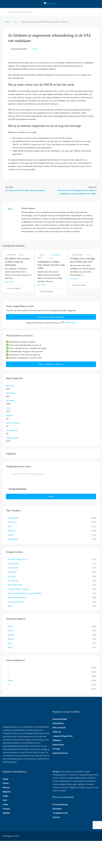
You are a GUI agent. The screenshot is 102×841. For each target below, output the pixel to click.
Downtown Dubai (60, 719)
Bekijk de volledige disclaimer (82, 788)
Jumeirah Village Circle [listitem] (17, 559)
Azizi (5, 800)
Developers (55, 255)
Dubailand (57, 740)
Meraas (6, 788)
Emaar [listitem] (10, 626)
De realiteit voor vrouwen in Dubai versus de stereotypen (17, 261)
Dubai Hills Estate (60, 753)
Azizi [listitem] (10, 643)
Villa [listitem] (9, 526)
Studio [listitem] (10, 680)
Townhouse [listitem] (12, 522)
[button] (51, 489)
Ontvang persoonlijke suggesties (51, 317)
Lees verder (9, 282)
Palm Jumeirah (59, 728)
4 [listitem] (8, 685)
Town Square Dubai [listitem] (16, 602)
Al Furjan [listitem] (11, 576)
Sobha (5, 796)
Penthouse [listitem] (12, 531)
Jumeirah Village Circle (63, 736)
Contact (56, 817)
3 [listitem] (8, 676)
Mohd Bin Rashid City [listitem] (17, 597)
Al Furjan (56, 749)
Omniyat (6, 809)
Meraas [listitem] (11, 639)
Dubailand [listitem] (12, 572)
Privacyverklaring (60, 805)
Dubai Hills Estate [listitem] (15, 585)
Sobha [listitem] (10, 647)
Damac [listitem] (10, 630)
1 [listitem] (8, 672)
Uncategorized (12, 430)
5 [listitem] (8, 689)
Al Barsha (57, 732)
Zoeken (51, 496)
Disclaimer (57, 809)
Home (7, 22)
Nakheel (6, 813)
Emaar (5, 779)
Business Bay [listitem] (13, 580)
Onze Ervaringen (13, 423)
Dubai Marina (58, 723)
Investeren (10, 400)
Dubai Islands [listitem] (13, 563)
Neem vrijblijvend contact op (51, 364)
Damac (6, 783)
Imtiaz (5, 805)
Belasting (10, 386)
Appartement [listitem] (13, 518)
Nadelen (9, 415)
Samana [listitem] (11, 635)
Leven (15, 22)
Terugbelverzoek (60, 813)
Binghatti (7, 792)
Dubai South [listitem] (13, 568)
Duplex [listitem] (11, 535)
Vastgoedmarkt (12, 438)
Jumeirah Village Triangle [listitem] (18, 589)
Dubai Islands (58, 745)
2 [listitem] (8, 668)
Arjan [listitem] (10, 606)
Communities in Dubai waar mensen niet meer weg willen (50, 264)
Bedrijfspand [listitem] (13, 539)
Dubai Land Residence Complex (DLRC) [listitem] (25, 593)
